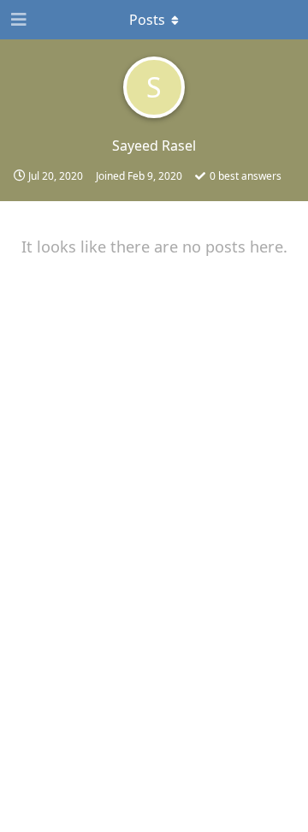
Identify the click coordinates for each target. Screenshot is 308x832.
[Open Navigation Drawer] (17, 19)
